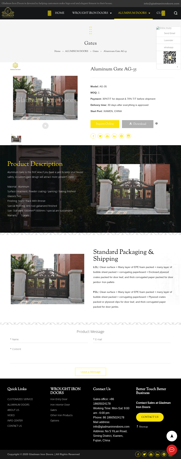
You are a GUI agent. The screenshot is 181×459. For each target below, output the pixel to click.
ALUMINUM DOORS (132, 13)
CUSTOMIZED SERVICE (20, 399)
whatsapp (168, 47)
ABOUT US (13, 410)
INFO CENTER (15, 420)
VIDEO (11, 415)
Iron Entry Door (58, 399)
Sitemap (143, 427)
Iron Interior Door (60, 404)
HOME (59, 13)
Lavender (168, 40)
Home (57, 51)
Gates (95, 51)
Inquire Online (105, 124)
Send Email (169, 33)
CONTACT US (14, 425)
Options (54, 420)
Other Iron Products (61, 415)
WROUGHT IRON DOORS (90, 13)
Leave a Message (91, 371)
